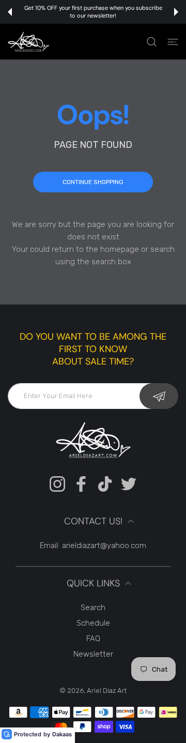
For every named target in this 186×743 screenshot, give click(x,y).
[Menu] (172, 42)
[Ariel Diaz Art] (28, 42)
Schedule (93, 623)
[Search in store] (151, 42)
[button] (10, 12)
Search (93, 607)
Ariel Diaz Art (107, 690)
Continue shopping (93, 182)
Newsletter (93, 654)
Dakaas (62, 734)
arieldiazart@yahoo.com (104, 545)
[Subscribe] (159, 396)
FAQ (93, 638)
